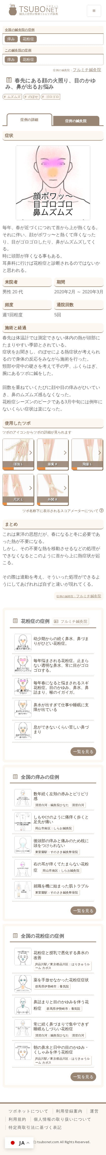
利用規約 (17, 1119)
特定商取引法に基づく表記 (35, 1127)
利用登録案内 (69, 1111)
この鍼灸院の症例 (18, 50)
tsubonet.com (48, 1142)
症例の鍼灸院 (76, 120)
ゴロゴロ (52, 96)
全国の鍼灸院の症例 (20, 29)
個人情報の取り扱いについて (62, 1119)
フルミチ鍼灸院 (87, 69)
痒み (11, 38)
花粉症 (28, 38)
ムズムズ (14, 96)
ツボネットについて (29, 1111)
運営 (94, 1111)
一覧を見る (83, 751)
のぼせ (33, 96)
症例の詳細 (29, 119)
